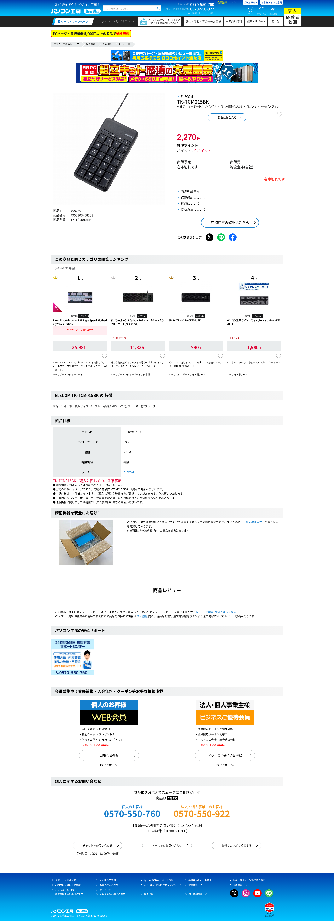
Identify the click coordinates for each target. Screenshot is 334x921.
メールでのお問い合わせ (167, 845)
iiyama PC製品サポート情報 (158, 880)
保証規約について (193, 197)
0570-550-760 (132, 813)
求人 (293, 16)
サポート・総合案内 (65, 880)
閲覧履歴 (273, 13)
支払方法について (193, 209)
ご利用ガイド (251, 2)
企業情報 (193, 885)
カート (251, 13)
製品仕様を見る (227, 117)
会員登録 (222, 2)
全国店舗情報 (234, 21)
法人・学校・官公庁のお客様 (203, 21)
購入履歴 (142, 616)
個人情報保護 (195, 894)
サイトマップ (106, 889)
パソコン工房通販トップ (66, 44)
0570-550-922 (202, 813)
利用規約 (148, 894)
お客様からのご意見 (271, 2)
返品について (190, 203)
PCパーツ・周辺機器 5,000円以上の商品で (91, 33)
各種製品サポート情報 (200, 880)
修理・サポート (256, 21)
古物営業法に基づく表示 (112, 894)
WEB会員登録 (109, 755)
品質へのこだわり (109, 885)
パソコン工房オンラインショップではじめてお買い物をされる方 (164, 21)
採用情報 (237, 885)
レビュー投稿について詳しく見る (216, 612)
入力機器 (107, 44)
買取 (276, 21)
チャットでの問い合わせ (97, 845)
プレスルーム (62, 889)
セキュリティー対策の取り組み (249, 880)
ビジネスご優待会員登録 (225, 755)
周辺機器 (90, 44)
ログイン (235, 2)
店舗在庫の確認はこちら (230, 222)
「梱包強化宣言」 (254, 522)
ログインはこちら (109, 765)
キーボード (124, 44)
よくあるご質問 (108, 880)
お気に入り (262, 13)
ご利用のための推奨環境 (68, 885)
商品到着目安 (190, 191)
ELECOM (128, 472)
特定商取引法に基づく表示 (69, 894)
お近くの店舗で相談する (236, 845)
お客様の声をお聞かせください (160, 885)
